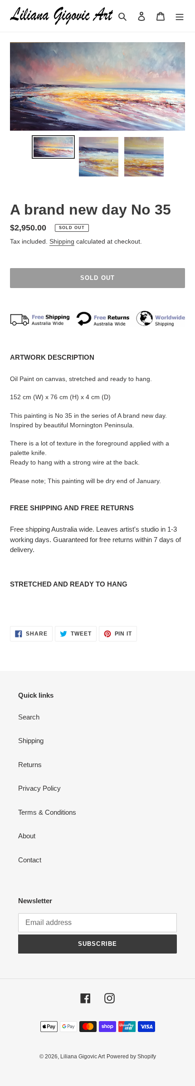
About (26, 836)
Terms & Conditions (47, 812)
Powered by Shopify (131, 1056)
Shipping (61, 241)
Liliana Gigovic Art (82, 1056)
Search (28, 717)
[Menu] (179, 16)
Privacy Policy (39, 788)
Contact (29, 860)
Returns (30, 764)
